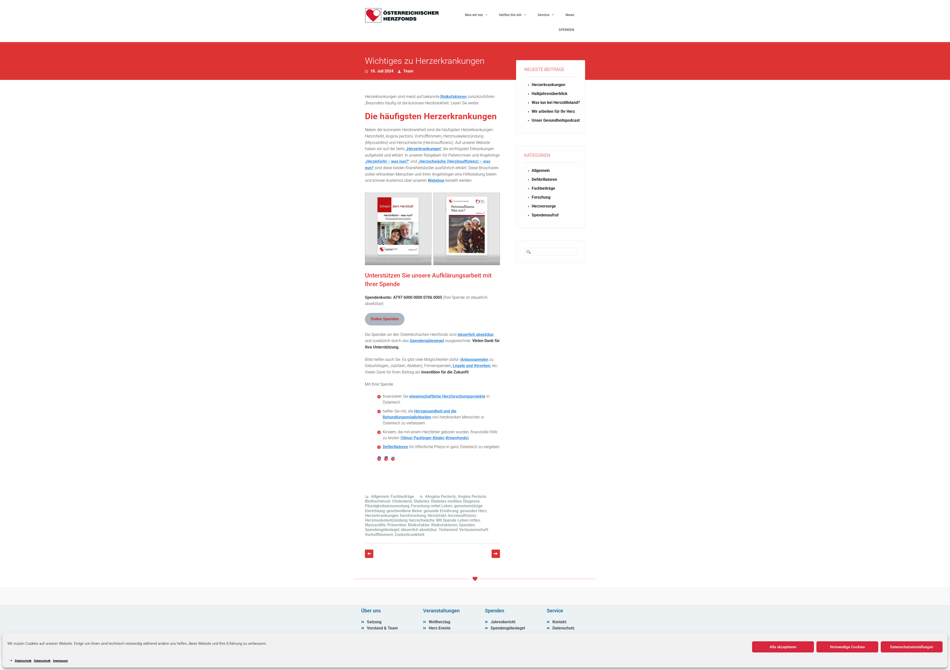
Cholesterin (402, 501)
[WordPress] (393, 458)
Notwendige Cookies (847, 647)
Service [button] (543, 15)
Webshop (436, 180)
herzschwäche (422, 520)
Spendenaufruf (545, 215)
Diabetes (421, 501)
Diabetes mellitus (446, 501)
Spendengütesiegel (427, 340)
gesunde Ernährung (441, 510)
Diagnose (471, 501)
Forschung (541, 197)
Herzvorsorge (544, 206)
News (570, 15)
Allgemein (380, 496)
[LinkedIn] (386, 458)
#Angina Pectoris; (440, 496)
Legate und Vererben (471, 365)
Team (408, 71)
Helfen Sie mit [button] (510, 15)
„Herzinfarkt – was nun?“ (387, 161)
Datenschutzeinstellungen (911, 647)
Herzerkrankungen (382, 515)
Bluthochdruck (378, 501)
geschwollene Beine (404, 510)
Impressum (60, 661)
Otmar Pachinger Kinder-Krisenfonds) (435, 438)
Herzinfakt (437, 515)
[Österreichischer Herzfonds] (402, 21)
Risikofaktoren (453, 96)
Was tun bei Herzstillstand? (556, 102)
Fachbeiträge (402, 496)
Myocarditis (375, 525)
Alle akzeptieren (783, 647)
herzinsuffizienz (462, 515)
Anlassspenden (474, 359)
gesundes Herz (473, 510)
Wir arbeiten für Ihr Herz (553, 111)
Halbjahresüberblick (550, 93)
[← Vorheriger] (369, 554)
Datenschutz (23, 661)
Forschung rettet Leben (431, 506)
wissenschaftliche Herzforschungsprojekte (447, 396)
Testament (448, 529)
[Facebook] (379, 458)
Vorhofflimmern (379, 534)
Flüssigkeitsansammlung (387, 506)
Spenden (467, 525)
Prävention (396, 525)
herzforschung (413, 515)
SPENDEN (566, 30)
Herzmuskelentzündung (386, 520)
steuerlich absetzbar (475, 334)
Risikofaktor (419, 525)
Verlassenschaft (473, 529)
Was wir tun (474, 15)
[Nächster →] (496, 554)
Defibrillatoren (395, 446)
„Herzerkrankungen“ (423, 148)
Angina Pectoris (472, 496)
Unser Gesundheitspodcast (556, 120)
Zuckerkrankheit (409, 534)
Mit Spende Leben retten (458, 520)
